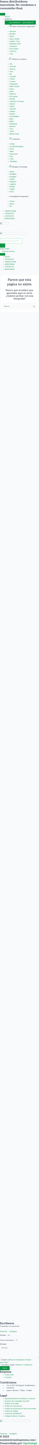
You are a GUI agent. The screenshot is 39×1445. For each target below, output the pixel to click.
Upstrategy (30, 1443)
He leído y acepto (17, 1365)
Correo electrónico (7, 1340)
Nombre (3, 1335)
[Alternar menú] (2, 14)
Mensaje (3, 1344)
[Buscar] (2, 246)
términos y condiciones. (24, 1365)
